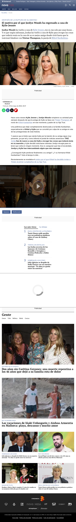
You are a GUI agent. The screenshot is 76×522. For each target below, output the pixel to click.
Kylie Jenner (38, 30)
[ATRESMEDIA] (38, 498)
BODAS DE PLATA (7, 485)
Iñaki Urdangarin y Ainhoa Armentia (36, 1)
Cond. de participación (49, 517)
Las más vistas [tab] (30, 227)
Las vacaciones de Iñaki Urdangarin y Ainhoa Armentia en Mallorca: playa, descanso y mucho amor (37, 424)
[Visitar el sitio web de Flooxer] (44, 508)
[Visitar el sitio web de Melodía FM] (70, 504)
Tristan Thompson (62, 120)
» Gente (10, 12)
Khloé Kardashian (59, 38)
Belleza (14, 9)
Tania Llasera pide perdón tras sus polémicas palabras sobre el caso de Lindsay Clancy (39, 236)
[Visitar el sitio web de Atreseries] (46, 504)
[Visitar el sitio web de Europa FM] (62, 504)
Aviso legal (15, 517)
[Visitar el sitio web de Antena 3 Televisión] (6, 504)
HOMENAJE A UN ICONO (36, 260)
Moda (20, 9)
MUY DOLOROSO (43, 454)
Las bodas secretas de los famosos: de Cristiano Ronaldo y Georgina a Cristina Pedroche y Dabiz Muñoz (38, 251)
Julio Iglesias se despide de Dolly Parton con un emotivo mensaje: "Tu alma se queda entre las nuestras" (39, 265)
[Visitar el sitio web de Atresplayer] (34, 508)
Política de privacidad (25, 517)
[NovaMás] (9, 5)
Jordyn (13, 141)
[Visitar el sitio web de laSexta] (14, 504)
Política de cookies (37, 517)
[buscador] (70, 5)
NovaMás (4, 12)
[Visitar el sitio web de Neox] (22, 504)
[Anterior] (14, 1)
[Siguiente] (72, 1)
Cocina (26, 9)
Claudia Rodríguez (21, 1)
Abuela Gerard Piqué (67, 1)
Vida (9, 9)
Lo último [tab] (43, 227)
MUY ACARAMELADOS (9, 420)
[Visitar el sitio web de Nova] (30, 504)
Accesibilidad (60, 517)
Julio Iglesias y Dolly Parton (53, 1)
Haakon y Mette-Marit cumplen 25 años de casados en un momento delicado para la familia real (19, 488)
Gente (4, 9)
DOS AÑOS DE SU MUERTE (10, 366)
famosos (6, 212)
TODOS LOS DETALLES (36, 245)
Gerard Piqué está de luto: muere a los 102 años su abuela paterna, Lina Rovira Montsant (54, 456)
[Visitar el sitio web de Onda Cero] (54, 504)
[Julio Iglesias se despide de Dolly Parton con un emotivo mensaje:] (20, 442)
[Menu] (74, 5)
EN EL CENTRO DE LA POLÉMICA (40, 231)
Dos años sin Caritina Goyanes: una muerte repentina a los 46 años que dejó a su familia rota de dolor (37, 370)
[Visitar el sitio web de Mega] (38, 504)
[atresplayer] (66, 5)
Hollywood (16, 212)
